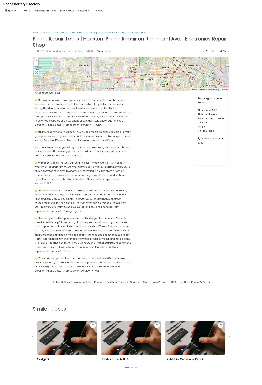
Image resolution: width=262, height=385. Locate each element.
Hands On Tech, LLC (114, 359)
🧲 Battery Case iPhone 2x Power (190, 282)
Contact (98, 10)
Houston (12, 10)
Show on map (105, 51)
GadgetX (43, 359)
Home (27, 10)
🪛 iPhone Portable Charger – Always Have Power (136, 282)
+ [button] (36, 60)
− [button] (36, 64)
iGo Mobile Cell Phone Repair (184, 359)
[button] (33, 337)
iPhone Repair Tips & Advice (74, 10)
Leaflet (194, 89)
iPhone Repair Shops (45, 10)
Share (226, 51)
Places (46, 32)
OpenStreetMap (213, 89)
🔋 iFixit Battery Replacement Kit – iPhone (77, 282)
